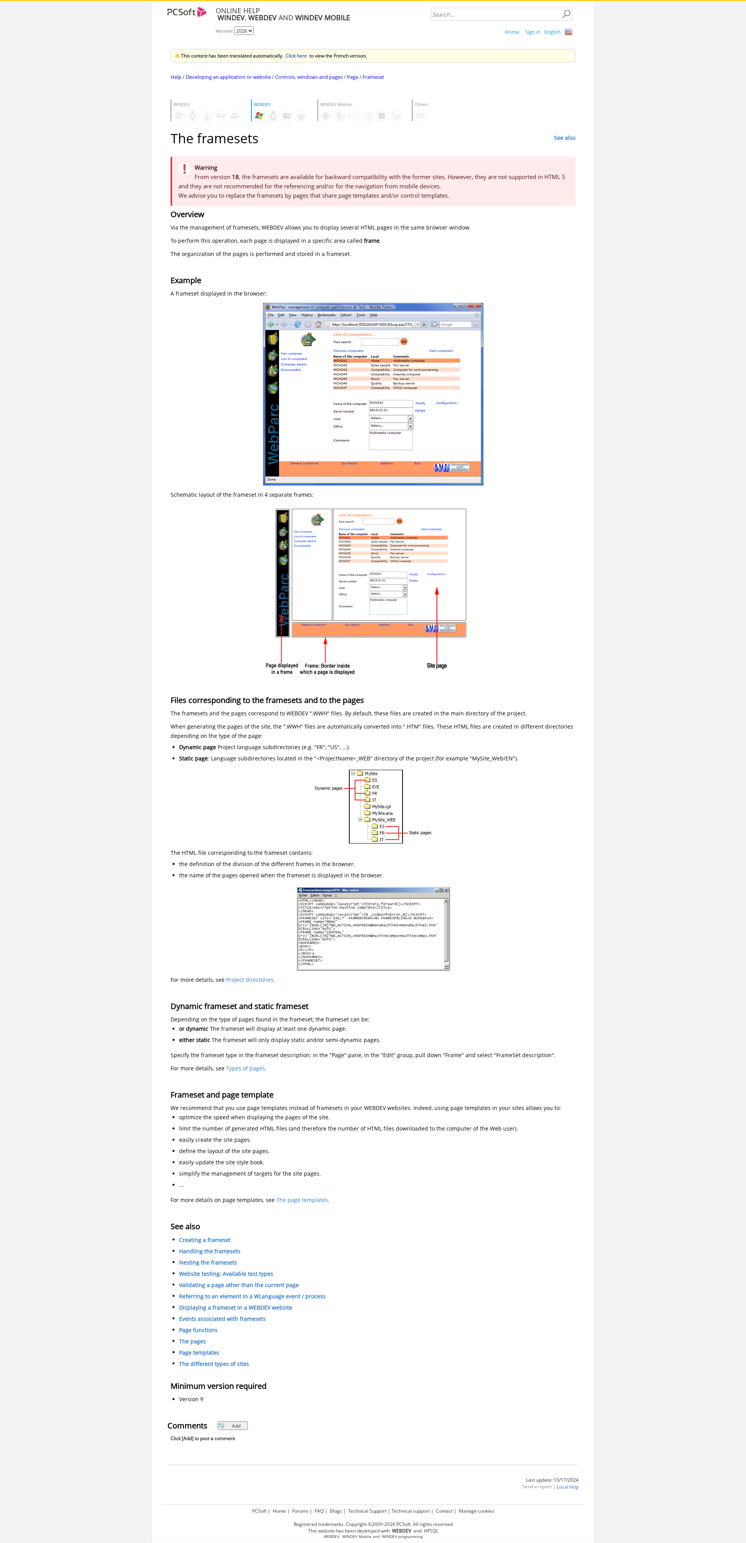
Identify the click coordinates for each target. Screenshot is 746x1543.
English (552, 31)
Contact (444, 1511)
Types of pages (245, 1068)
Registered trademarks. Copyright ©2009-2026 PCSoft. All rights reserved (373, 1524)
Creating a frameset (205, 1240)
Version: (225, 31)
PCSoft (259, 1511)
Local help (568, 1487)
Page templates (199, 1352)
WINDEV (389, 1536)
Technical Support (367, 1511)
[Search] (566, 14)
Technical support (411, 1511)
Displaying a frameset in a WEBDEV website (235, 1307)
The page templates (302, 1200)
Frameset (373, 76)
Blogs (336, 1511)
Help (176, 76)
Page (352, 76)
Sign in (532, 31)
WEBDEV (331, 1536)
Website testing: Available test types (226, 1273)
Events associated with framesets (222, 1318)
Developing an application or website (228, 76)
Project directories (250, 979)
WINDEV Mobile (356, 1536)
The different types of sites (214, 1363)
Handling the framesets (210, 1251)
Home (512, 31)
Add (236, 1426)
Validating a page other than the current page (239, 1285)
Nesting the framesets (208, 1262)
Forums (300, 1511)
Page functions (198, 1330)
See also (564, 137)
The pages (192, 1341)
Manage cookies (476, 1511)
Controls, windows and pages (309, 76)
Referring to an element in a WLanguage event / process (252, 1296)
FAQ (319, 1511)
